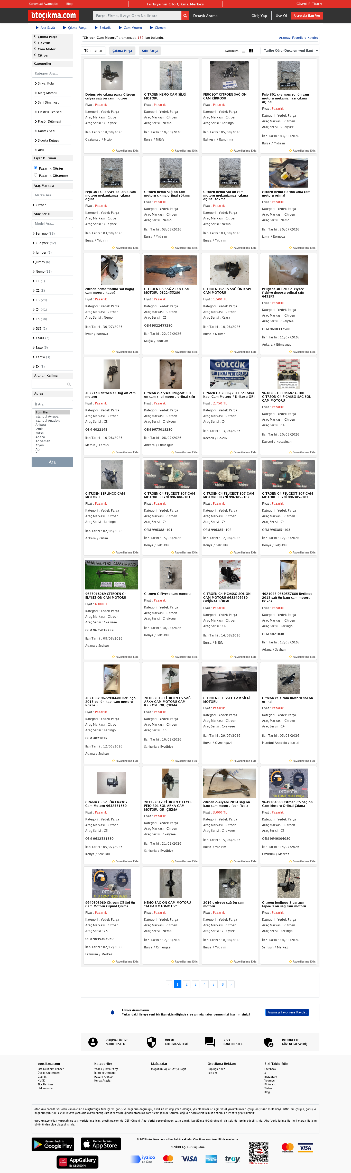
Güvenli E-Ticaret (309, 4)
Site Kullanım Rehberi (51, 1068)
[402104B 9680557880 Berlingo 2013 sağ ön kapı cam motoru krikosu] (288, 574)
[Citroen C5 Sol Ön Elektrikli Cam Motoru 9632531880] (112, 782)
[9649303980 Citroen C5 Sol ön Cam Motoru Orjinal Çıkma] (112, 883)
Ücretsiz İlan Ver (307, 15)
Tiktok (268, 1088)
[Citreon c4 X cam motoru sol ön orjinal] (288, 678)
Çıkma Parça (77, 28)
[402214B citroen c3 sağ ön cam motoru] (112, 373)
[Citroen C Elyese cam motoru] (170, 574)
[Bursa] (52, 433)
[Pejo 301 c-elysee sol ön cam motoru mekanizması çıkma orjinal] (288, 75)
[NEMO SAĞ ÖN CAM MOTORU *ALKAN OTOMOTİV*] (170, 883)
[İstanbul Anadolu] (52, 421)
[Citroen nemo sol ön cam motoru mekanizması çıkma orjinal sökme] (229, 172)
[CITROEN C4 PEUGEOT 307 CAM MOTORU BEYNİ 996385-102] (229, 474)
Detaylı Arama (205, 15)
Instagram (270, 1076)
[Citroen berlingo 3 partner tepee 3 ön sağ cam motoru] (288, 883)
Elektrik (105, 28)
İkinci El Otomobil (105, 1072)
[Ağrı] (52, 449)
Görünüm (231, 51)
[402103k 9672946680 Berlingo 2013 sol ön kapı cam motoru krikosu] (112, 678)
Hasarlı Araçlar (103, 1076)
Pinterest (270, 1084)
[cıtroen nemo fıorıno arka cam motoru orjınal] (288, 172)
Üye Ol (281, 15)
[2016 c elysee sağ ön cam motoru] (229, 883)
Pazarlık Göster (51, 168)
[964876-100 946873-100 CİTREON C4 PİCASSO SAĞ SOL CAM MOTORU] (288, 373)
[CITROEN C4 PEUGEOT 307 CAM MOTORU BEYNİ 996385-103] (288, 474)
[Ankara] (52, 425)
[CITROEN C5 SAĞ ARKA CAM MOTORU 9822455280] (170, 269)
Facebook (270, 1068)
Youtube (269, 1080)
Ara (52, 462)
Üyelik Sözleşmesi (49, 1072)
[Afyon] (52, 445)
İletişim (212, 1072)
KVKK (41, 1080)
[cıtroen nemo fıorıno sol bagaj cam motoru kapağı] (112, 269)
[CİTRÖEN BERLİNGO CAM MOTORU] (112, 474)
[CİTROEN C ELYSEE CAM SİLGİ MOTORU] (229, 678)
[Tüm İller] (52, 412)
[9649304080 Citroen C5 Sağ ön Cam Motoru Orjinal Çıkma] (288, 782)
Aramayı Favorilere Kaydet (287, 1012)
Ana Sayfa (48, 28)
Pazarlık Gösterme (53, 176)
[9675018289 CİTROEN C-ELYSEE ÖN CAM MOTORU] (112, 574)
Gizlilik (42, 1076)
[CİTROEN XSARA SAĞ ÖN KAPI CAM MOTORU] (229, 269)
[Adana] (52, 437)
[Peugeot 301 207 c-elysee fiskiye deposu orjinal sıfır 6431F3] (288, 269)
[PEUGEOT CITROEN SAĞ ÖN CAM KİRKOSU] (229, 75)
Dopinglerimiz (216, 1068)
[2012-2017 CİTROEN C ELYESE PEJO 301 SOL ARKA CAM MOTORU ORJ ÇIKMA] (170, 782)
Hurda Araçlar (103, 1080)
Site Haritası (45, 1084)
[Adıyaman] (52, 441)
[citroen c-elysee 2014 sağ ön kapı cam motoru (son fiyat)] (229, 782)
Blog (69, 4)
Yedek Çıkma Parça (106, 1068)
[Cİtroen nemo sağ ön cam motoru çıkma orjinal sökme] (170, 172)
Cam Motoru (133, 28)
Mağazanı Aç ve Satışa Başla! (169, 1068)
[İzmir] (52, 429)
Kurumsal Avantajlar (44, 4)
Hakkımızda (45, 1088)
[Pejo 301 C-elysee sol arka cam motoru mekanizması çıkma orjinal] (112, 172)
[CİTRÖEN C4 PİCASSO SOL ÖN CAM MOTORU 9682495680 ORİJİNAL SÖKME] (229, 574)
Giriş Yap (259, 15)
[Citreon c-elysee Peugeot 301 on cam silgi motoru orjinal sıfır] (170, 373)
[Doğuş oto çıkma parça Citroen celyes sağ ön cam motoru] (112, 75)
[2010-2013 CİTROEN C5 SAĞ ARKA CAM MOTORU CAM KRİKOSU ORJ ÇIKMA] (170, 678)
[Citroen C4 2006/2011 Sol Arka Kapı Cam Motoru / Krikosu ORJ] (229, 373)
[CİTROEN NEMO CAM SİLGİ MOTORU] (170, 75)
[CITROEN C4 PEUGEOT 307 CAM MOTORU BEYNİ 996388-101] (170, 474)
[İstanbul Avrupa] (52, 416)
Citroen (160, 28)
